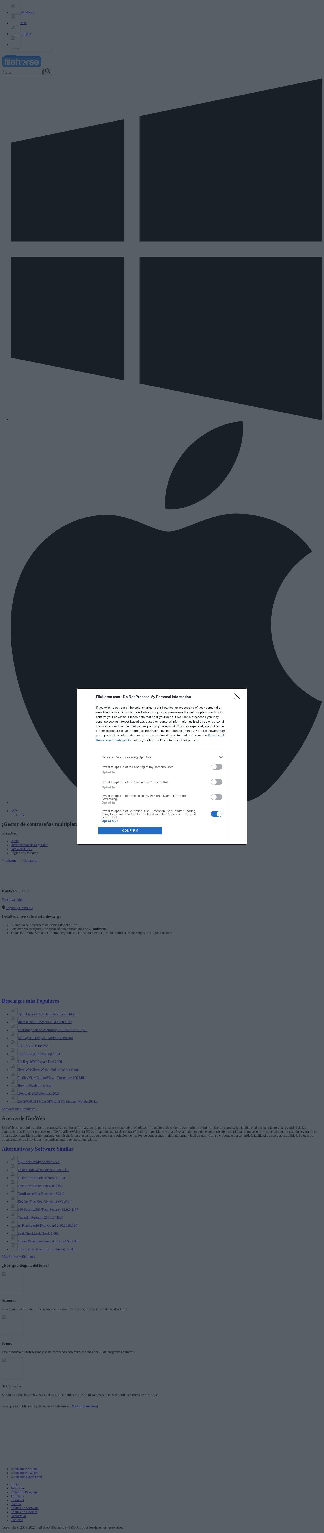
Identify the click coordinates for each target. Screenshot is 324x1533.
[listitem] (162, 757)
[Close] (238, 697)
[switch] (216, 767)
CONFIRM (130, 830)
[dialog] (162, 766)
